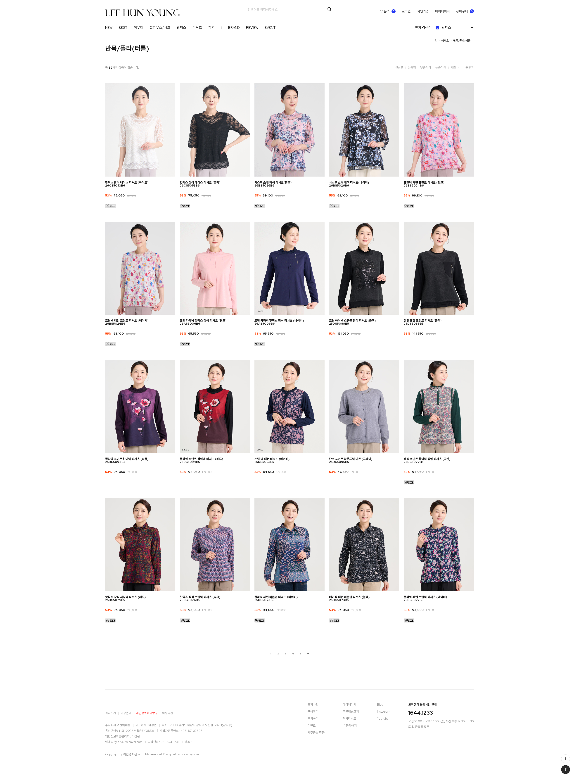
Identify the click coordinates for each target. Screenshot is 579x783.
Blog (380, 704)
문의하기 (313, 719)
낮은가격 (425, 67)
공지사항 (313, 704)
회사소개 (110, 713)
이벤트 (312, 726)
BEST (123, 27)
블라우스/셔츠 (160, 27)
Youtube (383, 719)
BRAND (234, 27)
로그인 (406, 11)
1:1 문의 (387, 11)
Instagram (383, 712)
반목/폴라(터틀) (462, 41)
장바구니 (464, 11)
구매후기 (313, 712)
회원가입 (423, 11)
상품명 (412, 67)
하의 (211, 27)
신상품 (399, 67)
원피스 (181, 27)
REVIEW (252, 27)
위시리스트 (349, 719)
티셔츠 (197, 27)
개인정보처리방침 (147, 713)
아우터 (138, 27)
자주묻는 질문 (316, 733)
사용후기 (468, 67)
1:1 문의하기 (350, 726)
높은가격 (440, 67)
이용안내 (126, 713)
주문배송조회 (351, 712)
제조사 (455, 67)
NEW (108, 27)
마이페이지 (442, 11)
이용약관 (167, 713)
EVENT (270, 27)
